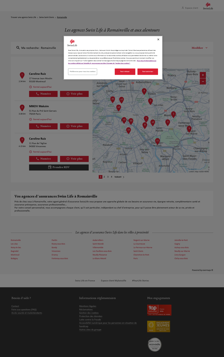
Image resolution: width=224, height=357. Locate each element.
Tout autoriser (147, 71)
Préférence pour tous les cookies (82, 71)
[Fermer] (158, 39)
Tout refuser (125, 71)
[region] (113, 58)
